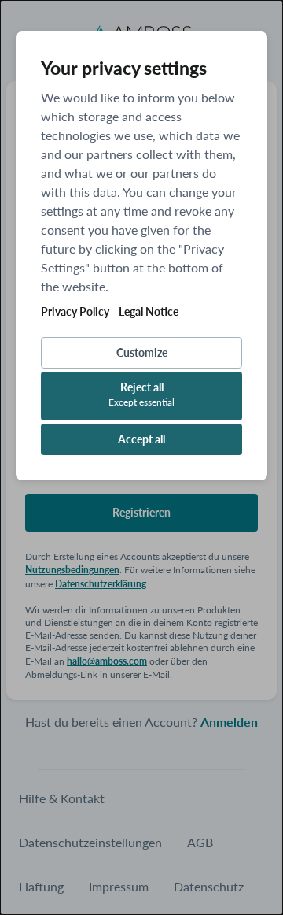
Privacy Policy (75, 312)
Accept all (141, 439)
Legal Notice (148, 312)
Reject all (141, 394)
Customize (141, 352)
